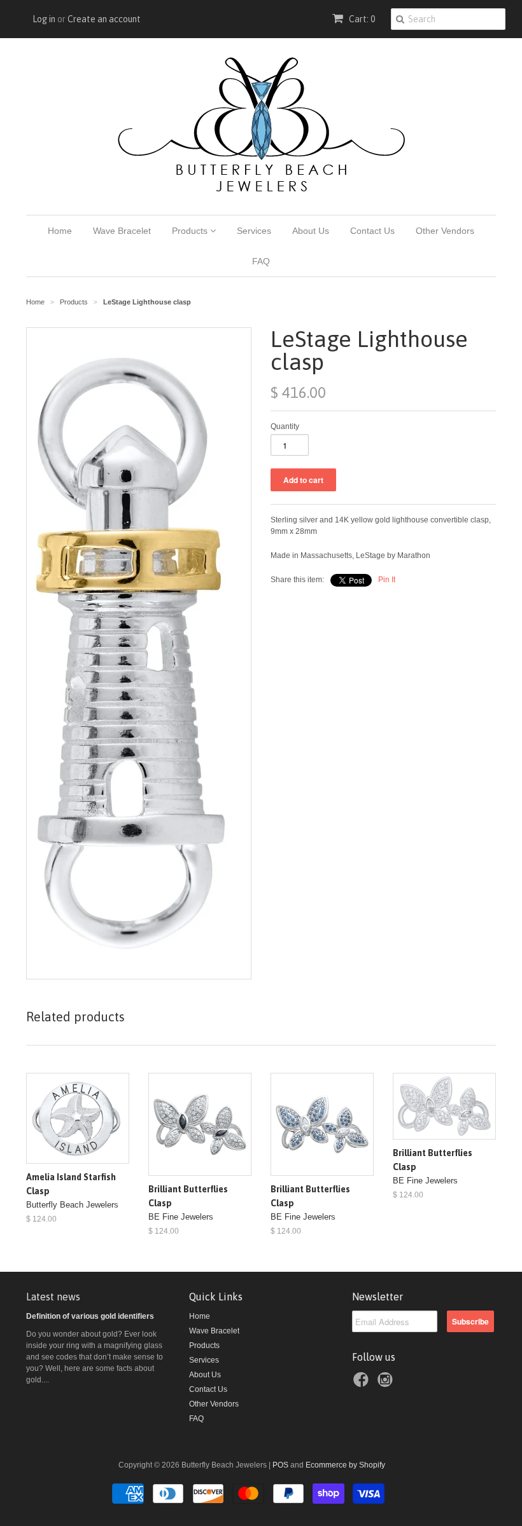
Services (254, 231)
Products (191, 231)
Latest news (53, 1296)
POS (280, 1465)
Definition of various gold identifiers (90, 1316)
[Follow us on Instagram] (387, 1383)
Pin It (386, 579)
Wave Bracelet (122, 231)
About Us (310, 231)
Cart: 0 (361, 19)
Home (60, 231)
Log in (43, 19)
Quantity (285, 426)
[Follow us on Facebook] (362, 1383)
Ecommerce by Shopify (345, 1465)
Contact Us (372, 231)
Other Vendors (445, 231)
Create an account (104, 19)
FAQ (261, 261)
